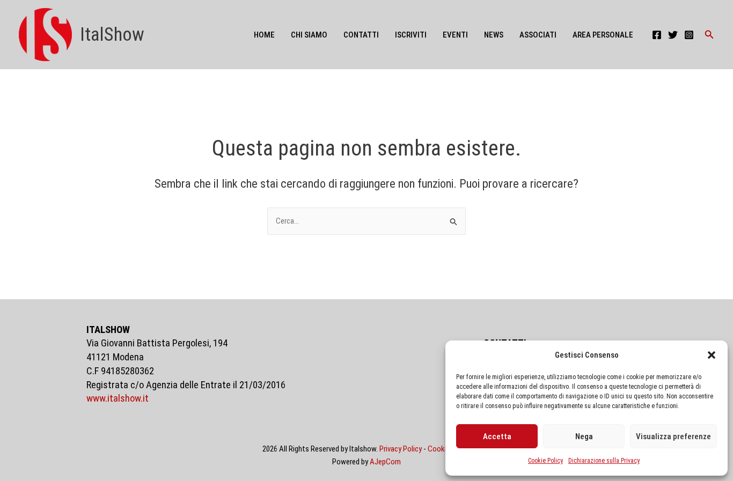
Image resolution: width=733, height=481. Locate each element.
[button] (711, 355)
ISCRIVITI (411, 35)
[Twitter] (673, 35)
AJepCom (385, 462)
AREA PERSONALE (603, 35)
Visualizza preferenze (673, 436)
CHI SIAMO (309, 35)
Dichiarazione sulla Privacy (604, 460)
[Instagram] (689, 35)
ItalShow (112, 35)
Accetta (497, 436)
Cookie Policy (545, 460)
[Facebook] (657, 35)
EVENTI (455, 35)
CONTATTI (361, 35)
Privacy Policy (400, 449)
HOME (264, 35)
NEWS (493, 35)
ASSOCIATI (537, 35)
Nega (584, 436)
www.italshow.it (117, 398)
